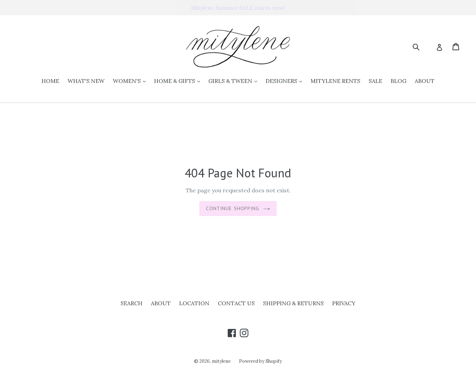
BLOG (398, 80)
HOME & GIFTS (179, 80)
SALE (375, 80)
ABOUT (425, 80)
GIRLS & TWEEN (234, 80)
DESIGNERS (286, 80)
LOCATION (194, 303)
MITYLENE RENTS (335, 80)
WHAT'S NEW (86, 80)
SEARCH (132, 303)
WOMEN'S (131, 80)
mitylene (221, 361)
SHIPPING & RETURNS (293, 303)
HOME (50, 80)
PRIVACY (343, 303)
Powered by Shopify (260, 361)
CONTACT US (236, 303)
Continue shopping (232, 208)
